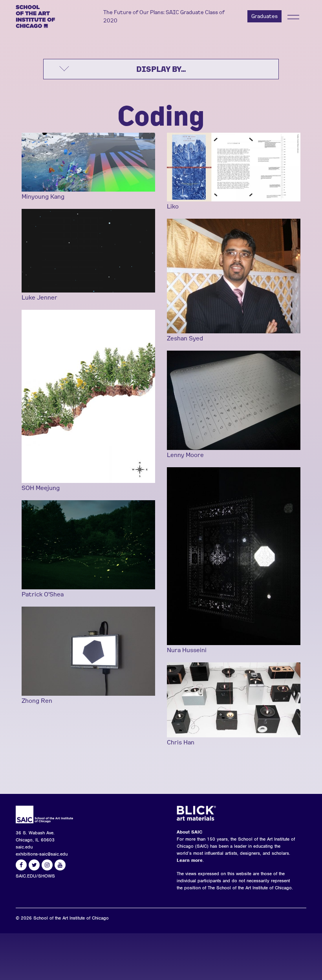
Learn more (190, 860)
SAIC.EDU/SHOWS (35, 876)
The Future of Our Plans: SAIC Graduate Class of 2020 (164, 16)
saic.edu (24, 847)
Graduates (264, 16)
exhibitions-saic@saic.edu (42, 854)
